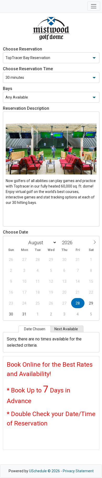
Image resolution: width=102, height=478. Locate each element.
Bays (7, 88)
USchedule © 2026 (44, 471)
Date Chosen (34, 329)
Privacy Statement (78, 471)
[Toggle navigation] (93, 6)
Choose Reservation (22, 49)
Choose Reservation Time (28, 68)
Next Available (66, 329)
